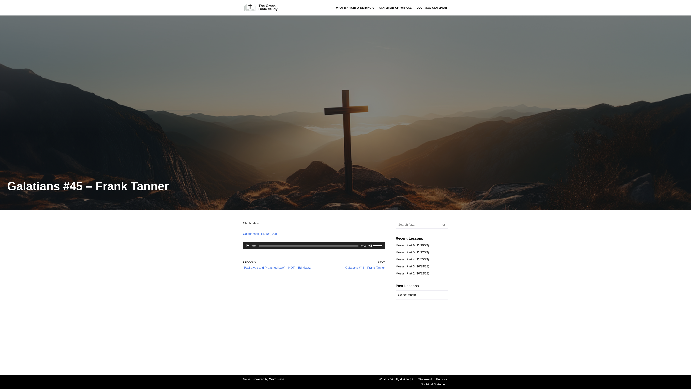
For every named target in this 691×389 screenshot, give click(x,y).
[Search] (444, 225)
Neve (246, 379)
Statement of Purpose (395, 7)
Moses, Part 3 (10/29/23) (412, 266)
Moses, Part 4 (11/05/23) (412, 259)
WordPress (276, 379)
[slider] (378, 245)
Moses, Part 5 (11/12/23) (412, 252)
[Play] (247, 245)
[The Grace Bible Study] (261, 7)
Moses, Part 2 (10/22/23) (412, 273)
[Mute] (370, 245)
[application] (314, 245)
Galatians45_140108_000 (260, 234)
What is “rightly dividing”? (355, 7)
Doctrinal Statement (432, 7)
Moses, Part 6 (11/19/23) (412, 245)
